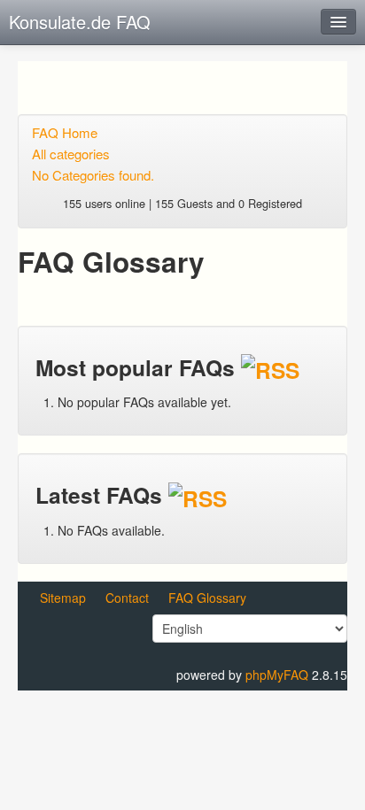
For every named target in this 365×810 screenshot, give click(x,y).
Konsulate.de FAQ (80, 22)
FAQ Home (64, 132)
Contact (127, 597)
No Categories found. (93, 175)
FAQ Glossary (207, 597)
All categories (71, 153)
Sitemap (63, 597)
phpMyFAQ (276, 674)
